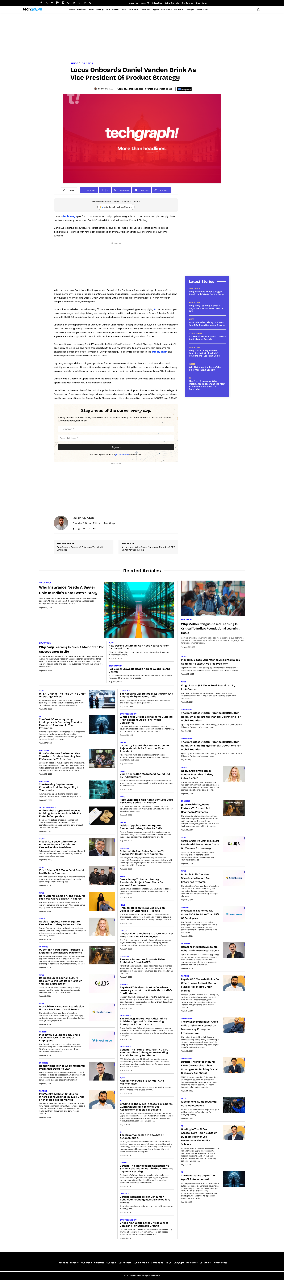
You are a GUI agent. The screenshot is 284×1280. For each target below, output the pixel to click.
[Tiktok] (79, 3)
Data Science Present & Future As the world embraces (80, 548)
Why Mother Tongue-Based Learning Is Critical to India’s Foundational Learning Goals (204, 353)
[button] (258, 9)
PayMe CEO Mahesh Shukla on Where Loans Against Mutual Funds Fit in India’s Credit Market (61, 1096)
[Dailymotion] (63, 3)
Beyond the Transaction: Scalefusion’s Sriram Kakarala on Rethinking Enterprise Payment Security (146, 1168)
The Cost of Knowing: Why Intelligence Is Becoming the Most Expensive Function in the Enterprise (207, 385)
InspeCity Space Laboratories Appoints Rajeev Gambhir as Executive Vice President (57, 844)
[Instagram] (68, 3)
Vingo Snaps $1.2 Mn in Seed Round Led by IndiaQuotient (61, 872)
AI (155, 309)
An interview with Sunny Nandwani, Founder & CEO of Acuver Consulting (148, 548)
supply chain (159, 351)
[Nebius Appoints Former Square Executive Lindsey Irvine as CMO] (102, 927)
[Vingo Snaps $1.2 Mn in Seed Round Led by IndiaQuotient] (102, 875)
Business (43, 947)
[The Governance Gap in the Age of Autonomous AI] (234, 1179)
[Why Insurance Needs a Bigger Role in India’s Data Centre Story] (139, 610)
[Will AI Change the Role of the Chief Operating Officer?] (102, 699)
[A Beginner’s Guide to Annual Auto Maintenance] (234, 1105)
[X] (89, 528)
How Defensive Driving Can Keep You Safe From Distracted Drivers (207, 323)
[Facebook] (41, 3)
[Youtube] (52, 3)
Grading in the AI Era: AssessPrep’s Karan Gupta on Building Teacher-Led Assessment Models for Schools (146, 1106)
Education (194, 302)
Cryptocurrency (47, 808)
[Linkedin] (74, 3)
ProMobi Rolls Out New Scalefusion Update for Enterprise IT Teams (61, 1008)
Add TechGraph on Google (118, 207)
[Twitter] (47, 3)
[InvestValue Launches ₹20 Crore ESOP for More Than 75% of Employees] (102, 1040)
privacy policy (122, 454)
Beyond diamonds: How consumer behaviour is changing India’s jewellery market (145, 1199)
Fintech (43, 1032)
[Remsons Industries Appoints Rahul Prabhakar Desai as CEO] (102, 1071)
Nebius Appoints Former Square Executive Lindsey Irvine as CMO (60, 923)
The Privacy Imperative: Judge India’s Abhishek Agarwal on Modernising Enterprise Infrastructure (143, 1021)
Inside (74, 63)
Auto (191, 319)
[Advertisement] (142, 37)
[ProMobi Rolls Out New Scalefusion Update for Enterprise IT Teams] (102, 1012)
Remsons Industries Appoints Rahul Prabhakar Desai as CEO (62, 1067)
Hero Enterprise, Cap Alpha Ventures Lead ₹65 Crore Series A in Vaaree (62, 897)
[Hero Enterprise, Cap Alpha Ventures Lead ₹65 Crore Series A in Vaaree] (102, 901)
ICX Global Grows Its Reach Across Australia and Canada (207, 337)
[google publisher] (90, 3)
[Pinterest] (85, 3)
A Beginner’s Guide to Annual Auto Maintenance (142, 1082)
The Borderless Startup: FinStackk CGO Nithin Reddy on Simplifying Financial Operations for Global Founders (211, 716)
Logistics (86, 63)
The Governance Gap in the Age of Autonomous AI (142, 1136)
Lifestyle (124, 1194)
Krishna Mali (107, 89)
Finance (43, 1091)
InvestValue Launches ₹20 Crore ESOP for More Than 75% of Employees (59, 1037)
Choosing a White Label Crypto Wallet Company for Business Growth (144, 1224)
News (41, 867)
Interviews (125, 1016)
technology (70, 216)
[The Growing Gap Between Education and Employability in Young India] (102, 789)
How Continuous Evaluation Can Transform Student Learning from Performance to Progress (60, 756)
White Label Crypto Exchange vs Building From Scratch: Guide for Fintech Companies (60, 813)
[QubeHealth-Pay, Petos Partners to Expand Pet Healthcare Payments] (102, 955)
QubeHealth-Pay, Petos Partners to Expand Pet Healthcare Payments (61, 951)
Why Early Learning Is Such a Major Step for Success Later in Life (206, 308)
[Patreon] (57, 3)
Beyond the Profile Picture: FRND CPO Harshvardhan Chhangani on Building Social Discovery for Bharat (144, 1052)
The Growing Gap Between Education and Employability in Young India (59, 787)
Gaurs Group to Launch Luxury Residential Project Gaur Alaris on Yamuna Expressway (60, 980)
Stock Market (196, 333)
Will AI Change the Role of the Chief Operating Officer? (205, 368)
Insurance (194, 288)
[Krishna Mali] (96, 88)
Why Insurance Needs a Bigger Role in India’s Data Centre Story (206, 293)
